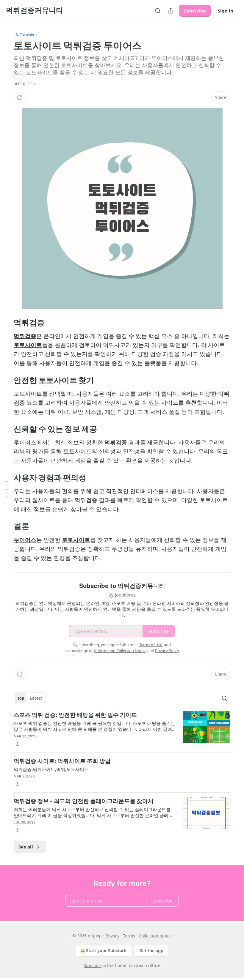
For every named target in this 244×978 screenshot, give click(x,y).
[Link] (5, 322)
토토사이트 (28, 345)
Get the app (151, 950)
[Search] (158, 11)
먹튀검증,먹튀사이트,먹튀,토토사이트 (51, 769)
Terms (129, 935)
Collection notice (155, 935)
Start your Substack (106, 950)
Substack (92, 965)
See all (25, 847)
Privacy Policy (167, 650)
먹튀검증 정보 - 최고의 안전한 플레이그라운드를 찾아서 (84, 801)
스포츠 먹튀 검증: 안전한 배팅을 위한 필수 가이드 (75, 715)
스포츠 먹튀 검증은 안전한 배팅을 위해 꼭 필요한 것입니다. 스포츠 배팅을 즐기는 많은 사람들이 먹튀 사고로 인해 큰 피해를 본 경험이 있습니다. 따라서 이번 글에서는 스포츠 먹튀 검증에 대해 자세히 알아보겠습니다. (94, 726)
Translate (27, 34)
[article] (122, 729)
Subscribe (195, 11)
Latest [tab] (36, 698)
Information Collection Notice (120, 650)
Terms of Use (150, 644)
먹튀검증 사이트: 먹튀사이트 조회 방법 (62, 761)
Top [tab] (20, 698)
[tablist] (30, 698)
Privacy (112, 935)
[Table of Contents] (6, 489)
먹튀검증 (25, 336)
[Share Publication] (171, 11)
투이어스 (25, 540)
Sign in (225, 11)
